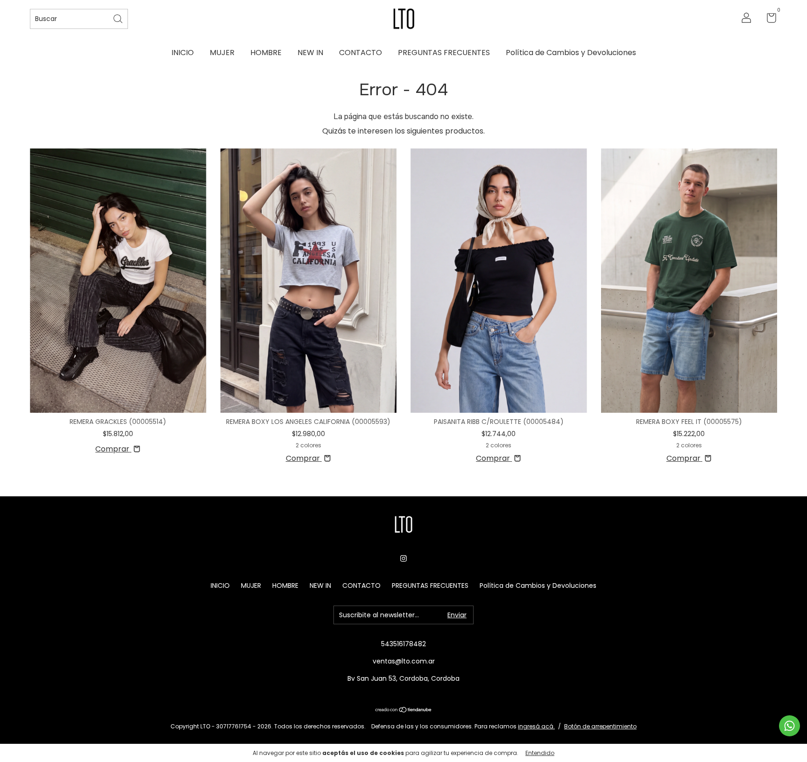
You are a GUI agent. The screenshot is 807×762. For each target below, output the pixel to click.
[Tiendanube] (404, 710)
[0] (768, 19)
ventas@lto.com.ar (404, 661)
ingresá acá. (536, 726)
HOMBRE (266, 52)
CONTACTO (360, 52)
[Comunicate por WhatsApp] (789, 725)
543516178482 (403, 644)
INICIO (182, 52)
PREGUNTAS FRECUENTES (444, 52)
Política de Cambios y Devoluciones (571, 52)
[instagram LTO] (403, 558)
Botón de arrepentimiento (600, 726)
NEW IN (310, 52)
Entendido (539, 753)
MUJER (222, 52)
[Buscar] (118, 18)
